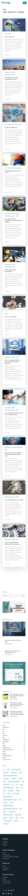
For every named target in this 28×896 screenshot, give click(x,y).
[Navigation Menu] (25, 3)
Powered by (8, 890)
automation (14, 772)
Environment (6, 784)
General (5, 735)
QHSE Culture (15, 213)
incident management (8, 787)
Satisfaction (18, 814)
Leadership (10, 790)
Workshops (6, 823)
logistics (18, 790)
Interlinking (6, 741)
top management (7, 820)
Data (4, 781)
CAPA (20, 772)
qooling (5, 802)
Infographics (6, 739)
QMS (20, 124)
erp (3, 731)
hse (17, 784)
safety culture (12, 811)
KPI (3, 743)
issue (4, 790)
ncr (4, 793)
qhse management (7, 796)
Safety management (8, 814)
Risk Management (7, 755)
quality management (8, 805)
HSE (6, 34)
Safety (4, 757)
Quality (5, 753)
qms (20, 799)
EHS (4, 729)
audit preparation (16, 769)
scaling (5, 817)
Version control (7, 759)
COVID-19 (13, 778)
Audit (4, 725)
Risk (21, 808)
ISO (22, 787)
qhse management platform (10, 799)
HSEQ (21, 784)
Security (11, 817)
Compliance (6, 778)
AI (3, 769)
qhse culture (16, 793)
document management (14, 781)
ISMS (17, 787)
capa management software (10, 775)
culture (20, 778)
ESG (4, 733)
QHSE (9, 34)
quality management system (10, 808)
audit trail (5, 772)
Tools (22, 817)
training (16, 820)
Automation (8, 72)
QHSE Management (10, 74)
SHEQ (16, 817)
